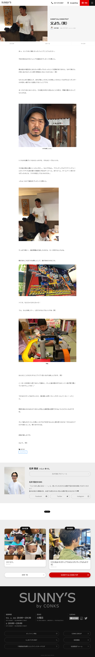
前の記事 (12, 43)
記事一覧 (47, 43)
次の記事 (83, 43)
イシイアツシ (23, 452)
